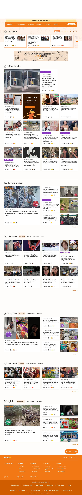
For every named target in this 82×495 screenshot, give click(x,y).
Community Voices (36, 468)
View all (74, 226)
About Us (12, 490)
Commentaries (61, 471)
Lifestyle (20, 468)
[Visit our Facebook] (73, 31)
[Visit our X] (76, 31)
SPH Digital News (23, 490)
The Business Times (27, 485)
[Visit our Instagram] (70, 31)
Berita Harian (50, 485)
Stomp (69, 485)
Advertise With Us (67, 490)
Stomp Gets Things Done (49, 469)
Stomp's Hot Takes (62, 468)
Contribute (72, 24)
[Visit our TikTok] (67, 31)
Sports (20, 473)
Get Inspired (47, 466)
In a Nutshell (34, 471)
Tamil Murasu (61, 485)
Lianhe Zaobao (39, 485)
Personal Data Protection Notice (51, 490)
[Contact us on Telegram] (62, 31)
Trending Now (22, 466)
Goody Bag (47, 471)
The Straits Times (15, 485)
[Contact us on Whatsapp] (65, 31)
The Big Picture (35, 466)
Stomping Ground (62, 466)
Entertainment (22, 471)
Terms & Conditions (35, 490)
